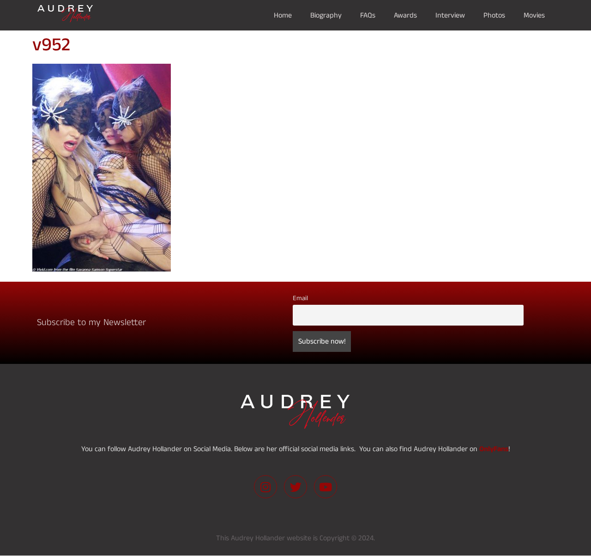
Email (300, 298)
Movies (534, 15)
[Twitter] (295, 486)
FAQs (367, 15)
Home (283, 15)
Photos (494, 15)
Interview (450, 15)
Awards (405, 15)
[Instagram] (265, 486)
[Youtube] (325, 486)
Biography (326, 15)
